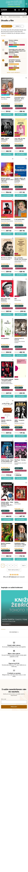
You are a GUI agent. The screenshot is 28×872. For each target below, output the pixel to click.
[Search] (25, 13)
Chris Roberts (21, 423)
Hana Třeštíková (12, 41)
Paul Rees (7, 382)
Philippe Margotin (18, 462)
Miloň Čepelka (17, 546)
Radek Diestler (3, 506)
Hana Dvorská (3, 462)
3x (22, 303)
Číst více (3, 35)
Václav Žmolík (3, 220)
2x (9, 467)
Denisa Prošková (18, 503)
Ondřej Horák (9, 462)
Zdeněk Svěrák (17, 260)
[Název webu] (4, 9)
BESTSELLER (16, 44)
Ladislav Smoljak (18, 261)
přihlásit (14, 706)
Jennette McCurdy (18, 141)
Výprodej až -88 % (12, 46)
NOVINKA (3, 136)
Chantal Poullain (18, 341)
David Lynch (17, 182)
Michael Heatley (4, 182)
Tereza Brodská (4, 301)
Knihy (5, 16)
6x (9, 223)
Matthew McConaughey (5, 259)
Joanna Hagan (4, 423)
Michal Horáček (12, 53)
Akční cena (22, 44)
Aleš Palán (22, 546)
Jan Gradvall (3, 141)
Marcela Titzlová (18, 300)
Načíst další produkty (13, 72)
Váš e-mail (3, 699)
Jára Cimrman (23, 260)
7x (22, 264)
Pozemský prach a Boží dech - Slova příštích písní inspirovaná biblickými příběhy (17, 51)
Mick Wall (3, 382)
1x (9, 143)
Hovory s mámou (13, 40)
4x (22, 143)
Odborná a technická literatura (14, 16)
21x (9, 303)
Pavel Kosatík (11, 62)
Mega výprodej (12, 69)
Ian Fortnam (6, 383)
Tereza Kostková (10, 220)
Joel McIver (17, 423)
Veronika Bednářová (18, 220)
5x (9, 103)
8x (22, 103)
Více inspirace (13, 632)
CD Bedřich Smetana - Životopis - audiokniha (15, 60)
